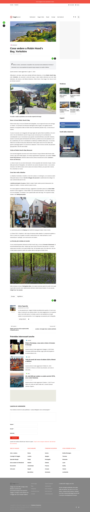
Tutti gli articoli (22, 319)
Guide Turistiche (49, 483)
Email (11, 428)
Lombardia (65, 472)
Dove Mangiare (48, 488)
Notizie (78, 4)
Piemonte (64, 459)
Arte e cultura (13, 453)
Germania (47, 472)
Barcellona (30, 472)
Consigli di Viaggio (15, 456)
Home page (34, 483)
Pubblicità (16, 4)
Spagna (47, 456)
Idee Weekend (60, 17)
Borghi (47, 17)
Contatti (11, 4)
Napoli (29, 469)
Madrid (29, 462)
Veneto (64, 469)
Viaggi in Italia (41, 17)
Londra (29, 456)
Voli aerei (12, 469)
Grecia (46, 453)
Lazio (63, 462)
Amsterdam (31, 465)
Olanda (47, 462)
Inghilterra (20, 296)
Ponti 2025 (72, 4)
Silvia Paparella (23, 306)
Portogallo (47, 459)
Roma (29, 453)
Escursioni (13, 465)
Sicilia (64, 465)
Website (12, 433)
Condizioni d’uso (35, 491)
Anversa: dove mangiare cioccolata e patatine (64, 110)
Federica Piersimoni (36, 505)
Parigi (29, 459)
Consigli (53, 17)
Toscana (64, 456)
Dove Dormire (48, 491)
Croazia (47, 469)
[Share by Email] (55, 58)
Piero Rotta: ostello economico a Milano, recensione (75, 110)
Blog (32, 486)
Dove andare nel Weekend (17, 462)
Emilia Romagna (66, 453)
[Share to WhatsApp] (53, 58)
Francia (47, 465)
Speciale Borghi (14, 459)
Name (12, 424)
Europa (13, 296)
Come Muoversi (49, 493)
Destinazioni (32, 17)
